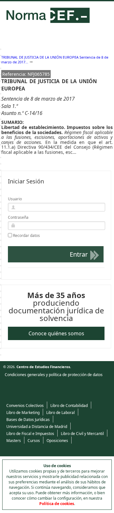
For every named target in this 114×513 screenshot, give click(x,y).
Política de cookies (56, 503)
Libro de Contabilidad (69, 405)
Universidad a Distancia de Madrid (36, 426)
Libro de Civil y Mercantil (82, 433)
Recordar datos (26, 235)
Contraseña (18, 217)
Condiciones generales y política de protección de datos (54, 374)
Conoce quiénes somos (56, 333)
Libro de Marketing (23, 412)
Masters (13, 440)
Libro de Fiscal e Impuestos (30, 433)
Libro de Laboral (60, 412)
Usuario (15, 199)
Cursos (34, 440)
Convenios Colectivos (25, 405)
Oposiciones (57, 440)
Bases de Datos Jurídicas (28, 419)
